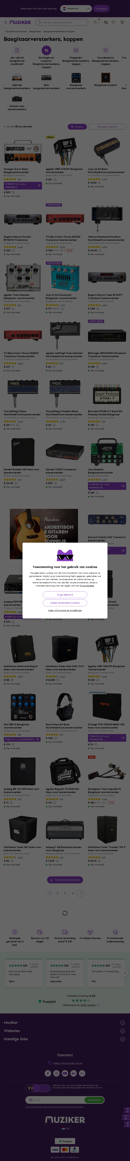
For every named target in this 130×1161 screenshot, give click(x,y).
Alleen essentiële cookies (65, 603)
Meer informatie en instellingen (65, 610)
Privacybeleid (87, 586)
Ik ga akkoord (65, 595)
